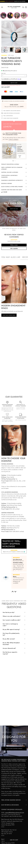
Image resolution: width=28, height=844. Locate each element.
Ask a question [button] (14, 248)
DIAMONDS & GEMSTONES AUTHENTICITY (12, 180)
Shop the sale (14, 208)
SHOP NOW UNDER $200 (9, 315)
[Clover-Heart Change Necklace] (9, 151)
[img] (14, 550)
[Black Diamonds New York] (14, 7)
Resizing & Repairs (6, 183)
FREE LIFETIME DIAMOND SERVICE (11, 800)
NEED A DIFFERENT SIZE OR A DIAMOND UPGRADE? (11, 168)
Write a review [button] (14, 245)
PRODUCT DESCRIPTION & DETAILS (10, 164)
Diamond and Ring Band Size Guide (11, 190)
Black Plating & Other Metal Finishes (12, 186)
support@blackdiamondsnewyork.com (14, 812)
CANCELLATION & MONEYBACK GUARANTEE (9, 176)
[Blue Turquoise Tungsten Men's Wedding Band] (4, 50)
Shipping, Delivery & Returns (9, 172)
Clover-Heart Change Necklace (20, 149)
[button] (23, 7)
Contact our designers (13, 139)
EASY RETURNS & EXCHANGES (10, 805)
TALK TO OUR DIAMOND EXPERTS (14, 748)
